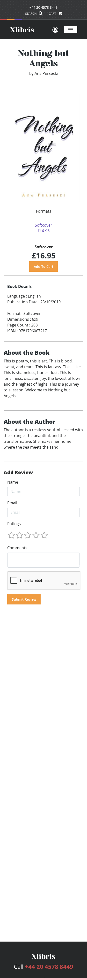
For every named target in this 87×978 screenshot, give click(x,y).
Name (12, 482)
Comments (17, 547)
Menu (71, 29)
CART (53, 13)
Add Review (18, 472)
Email (12, 503)
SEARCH (31, 13)
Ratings (14, 523)
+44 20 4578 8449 (43, 7)
